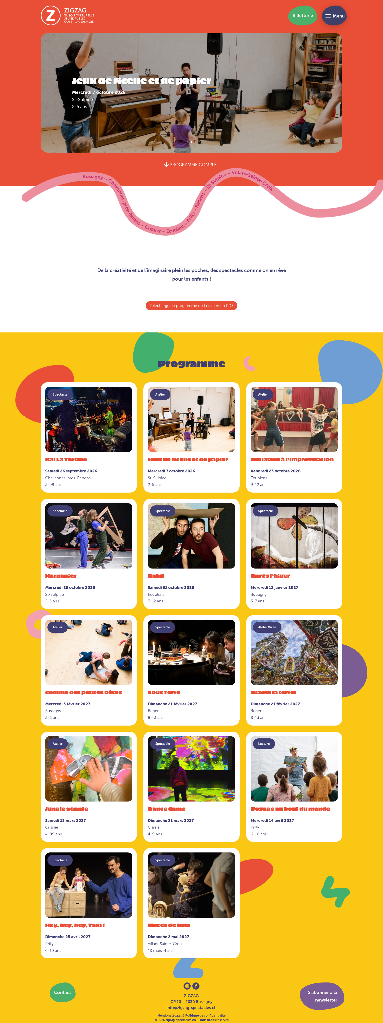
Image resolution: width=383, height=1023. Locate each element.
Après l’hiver (270, 575)
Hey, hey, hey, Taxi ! (75, 925)
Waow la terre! (273, 692)
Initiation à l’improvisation (145, 91)
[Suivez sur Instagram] (187, 986)
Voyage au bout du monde (290, 808)
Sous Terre (164, 692)
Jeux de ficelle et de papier (188, 459)
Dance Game (167, 808)
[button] (334, 15)
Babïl (156, 575)
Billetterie (303, 15)
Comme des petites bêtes (83, 692)
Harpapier (60, 575)
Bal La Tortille (66, 459)
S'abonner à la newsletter (322, 996)
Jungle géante (66, 808)
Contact (62, 992)
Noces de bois (169, 925)
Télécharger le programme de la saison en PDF (191, 305)
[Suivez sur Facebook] (195, 986)
